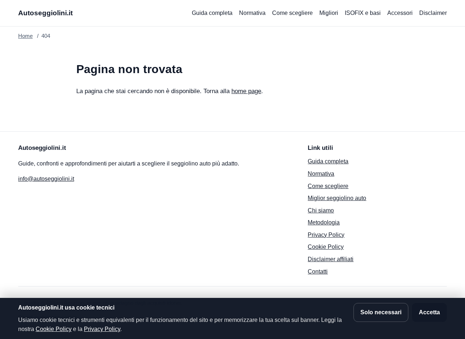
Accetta (429, 312)
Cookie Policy (326, 247)
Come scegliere (292, 13)
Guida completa (212, 13)
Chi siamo (321, 210)
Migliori (328, 13)
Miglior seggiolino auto (337, 198)
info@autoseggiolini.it (46, 179)
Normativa (252, 13)
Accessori (400, 13)
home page (246, 91)
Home (25, 36)
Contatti (318, 271)
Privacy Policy (326, 235)
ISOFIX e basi (363, 13)
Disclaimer (433, 13)
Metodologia (324, 222)
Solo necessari (380, 312)
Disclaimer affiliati (330, 259)
